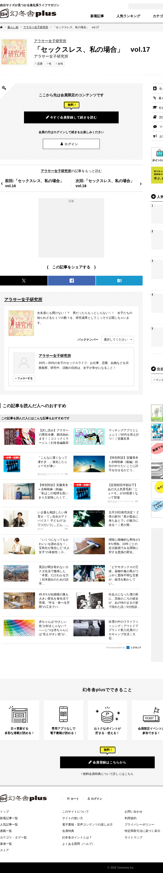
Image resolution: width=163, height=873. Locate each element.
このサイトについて (75, 811)
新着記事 (97, 16)
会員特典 (68, 831)
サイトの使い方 (72, 818)
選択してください (116, 339)
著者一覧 (6, 843)
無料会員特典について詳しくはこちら (108, 774)
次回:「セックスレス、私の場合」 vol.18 (107, 183)
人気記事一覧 (9, 824)
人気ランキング (128, 16)
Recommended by (116, 647)
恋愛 (40, 63)
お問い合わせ (133, 811)
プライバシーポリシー (139, 824)
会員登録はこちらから (109, 762)
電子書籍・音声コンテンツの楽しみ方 (87, 824)
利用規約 (130, 818)
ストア (4, 850)
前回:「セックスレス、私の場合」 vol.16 (36, 183)
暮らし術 (12, 27)
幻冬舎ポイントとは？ (77, 837)
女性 (60, 63)
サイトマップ (133, 837)
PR (66, 474)
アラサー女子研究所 (35, 27)
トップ (4, 811)
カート (75, 798)
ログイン (71, 144)
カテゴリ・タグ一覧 (13, 837)
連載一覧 (6, 831)
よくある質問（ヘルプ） (78, 843)
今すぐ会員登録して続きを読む (73, 117)
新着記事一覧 (9, 818)
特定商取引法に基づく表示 (142, 831)
